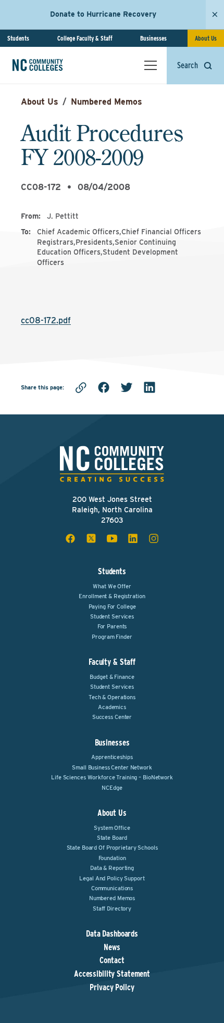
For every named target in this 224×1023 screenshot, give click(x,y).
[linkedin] (149, 387)
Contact (111, 960)
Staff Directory (112, 908)
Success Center (112, 717)
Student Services (112, 616)
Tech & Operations (112, 697)
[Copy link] (80, 387)
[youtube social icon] (112, 538)
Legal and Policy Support (111, 878)
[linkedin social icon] (133, 538)
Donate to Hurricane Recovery (103, 14)
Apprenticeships (111, 757)
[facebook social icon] (70, 538)
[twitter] (126, 387)
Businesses (153, 38)
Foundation (112, 858)
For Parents (112, 626)
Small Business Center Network (112, 767)
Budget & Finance (112, 676)
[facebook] (103, 387)
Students (18, 38)
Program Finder (112, 636)
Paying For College (112, 606)
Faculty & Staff (112, 662)
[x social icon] (91, 538)
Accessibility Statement (112, 974)
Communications (112, 888)
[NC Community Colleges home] (52, 65)
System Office (112, 827)
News (112, 947)
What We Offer (112, 586)
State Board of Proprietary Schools (112, 847)
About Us (206, 38)
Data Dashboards (112, 934)
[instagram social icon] (153, 538)
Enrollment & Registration (112, 596)
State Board (112, 837)
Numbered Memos (106, 102)
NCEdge (112, 787)
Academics (112, 707)
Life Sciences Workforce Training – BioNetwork (112, 777)
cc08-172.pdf (46, 320)
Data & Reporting (112, 868)
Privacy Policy (112, 987)
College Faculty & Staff (85, 38)
